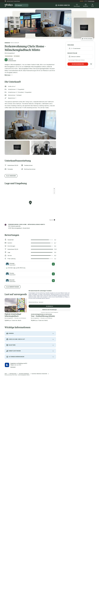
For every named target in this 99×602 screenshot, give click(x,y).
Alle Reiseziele (12, 373)
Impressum (13, 367)
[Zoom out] (54, 191)
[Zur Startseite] (9, 5)
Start (6, 373)
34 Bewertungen (12, 60)
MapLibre (51, 219)
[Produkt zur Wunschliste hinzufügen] (91, 64)
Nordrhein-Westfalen (24, 373)
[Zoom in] (54, 189)
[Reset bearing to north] (54, 193)
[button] (7, 75)
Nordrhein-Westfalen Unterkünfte (39, 373)
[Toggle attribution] (54, 220)
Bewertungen (91, 1)
